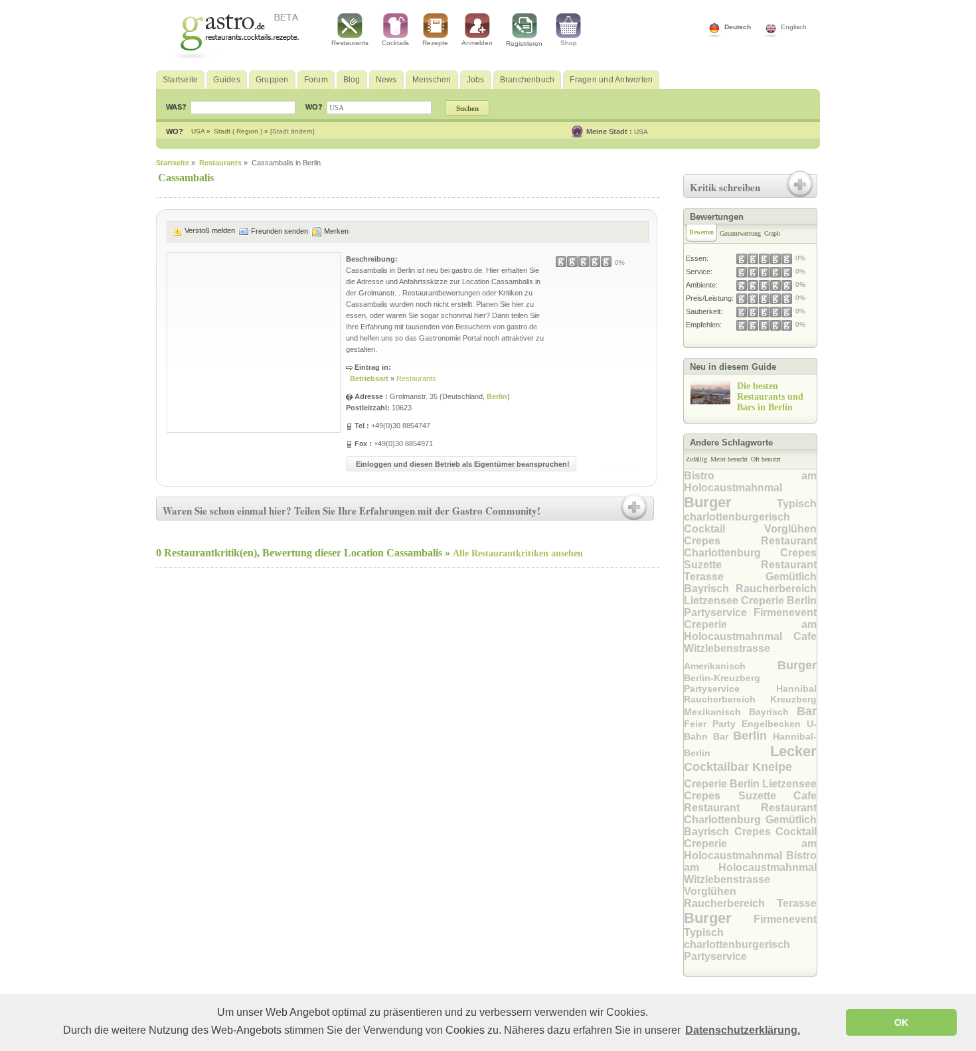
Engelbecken (774, 723)
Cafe (805, 636)
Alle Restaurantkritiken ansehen (518, 553)
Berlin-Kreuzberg (722, 678)
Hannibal (796, 688)
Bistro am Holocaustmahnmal (750, 481)
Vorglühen (790, 528)
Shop (568, 42)
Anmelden (477, 42)
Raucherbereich (776, 588)
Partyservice (719, 612)
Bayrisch (710, 588)
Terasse (725, 576)
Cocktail (724, 528)
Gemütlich (791, 576)
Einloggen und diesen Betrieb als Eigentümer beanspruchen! (463, 464)
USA (641, 131)
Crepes (722, 540)
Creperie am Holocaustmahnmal (750, 630)
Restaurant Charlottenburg (750, 546)
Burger (730, 502)
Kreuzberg (793, 699)
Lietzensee (712, 600)
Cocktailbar (718, 766)
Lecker (793, 751)
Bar (807, 711)
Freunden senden (279, 231)
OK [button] (901, 1022)
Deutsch (737, 27)
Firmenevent (785, 612)
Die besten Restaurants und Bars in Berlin (770, 396)
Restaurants (349, 42)
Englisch (794, 27)
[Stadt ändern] (292, 131)
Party (727, 723)
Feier (698, 723)
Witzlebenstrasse (727, 648)
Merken (336, 231)
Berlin (497, 396)
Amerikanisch (730, 666)
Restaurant (789, 564)
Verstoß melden (210, 230)
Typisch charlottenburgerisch (737, 938)
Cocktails (395, 42)
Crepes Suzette (750, 558)
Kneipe (772, 766)
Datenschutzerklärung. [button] (742, 1030)
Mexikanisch (716, 711)
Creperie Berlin (779, 600)
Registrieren (524, 43)
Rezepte (435, 42)
